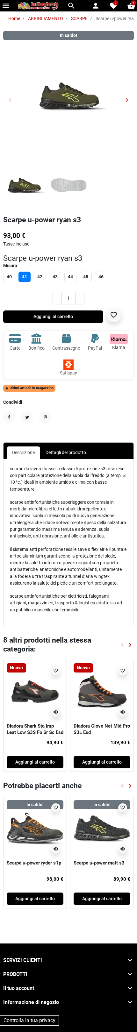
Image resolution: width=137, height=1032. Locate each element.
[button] (71, 5)
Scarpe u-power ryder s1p (34, 863)
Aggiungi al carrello (53, 316)
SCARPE (79, 18)
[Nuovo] (35, 691)
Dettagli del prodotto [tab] (66, 452)
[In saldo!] (35, 827)
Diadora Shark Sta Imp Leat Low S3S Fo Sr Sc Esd (35, 729)
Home (14, 18)
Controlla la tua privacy (29, 1020)
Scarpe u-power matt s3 (99, 863)
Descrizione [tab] (23, 452)
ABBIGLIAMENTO (45, 18)
